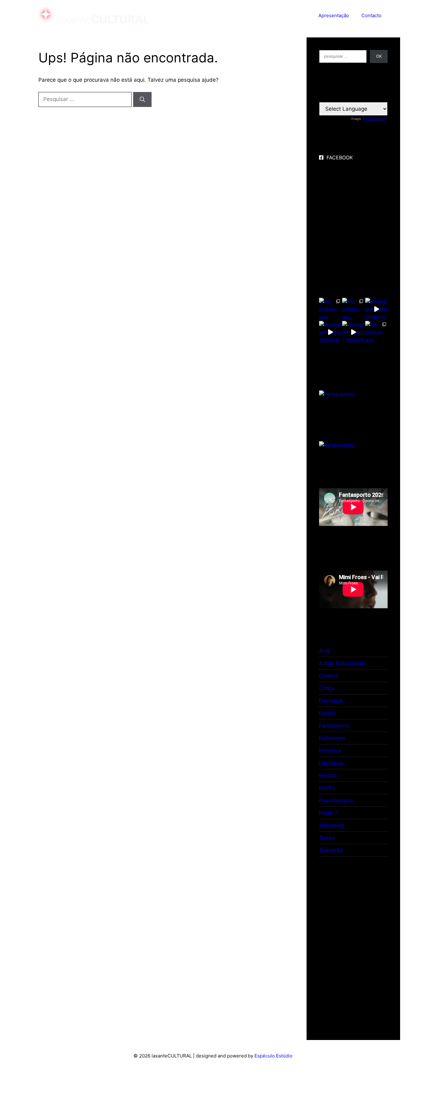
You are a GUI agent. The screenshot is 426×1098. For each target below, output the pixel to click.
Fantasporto (334, 726)
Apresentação (333, 15)
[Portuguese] (359, 97)
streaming (331, 825)
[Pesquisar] (142, 99)
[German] (352, 97)
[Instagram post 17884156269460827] (376, 309)
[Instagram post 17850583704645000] (353, 332)
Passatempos (336, 800)
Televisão (331, 850)
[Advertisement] (361, 943)
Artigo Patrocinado (342, 663)
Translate (374, 119)
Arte (324, 651)
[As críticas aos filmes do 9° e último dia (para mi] (330, 309)
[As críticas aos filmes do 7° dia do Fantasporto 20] (376, 332)
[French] (337, 97)
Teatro (327, 838)
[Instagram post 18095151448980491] (330, 332)
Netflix (327, 788)
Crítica (327, 688)
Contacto (371, 15)
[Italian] (344, 97)
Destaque (331, 701)
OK (379, 56)
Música (328, 775)
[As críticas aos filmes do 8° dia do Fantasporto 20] (353, 309)
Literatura (331, 763)
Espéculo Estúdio (273, 1056)
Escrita (327, 713)
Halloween (332, 738)
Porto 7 (328, 813)
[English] (322, 97)
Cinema (328, 676)
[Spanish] (330, 97)
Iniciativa (330, 750)
